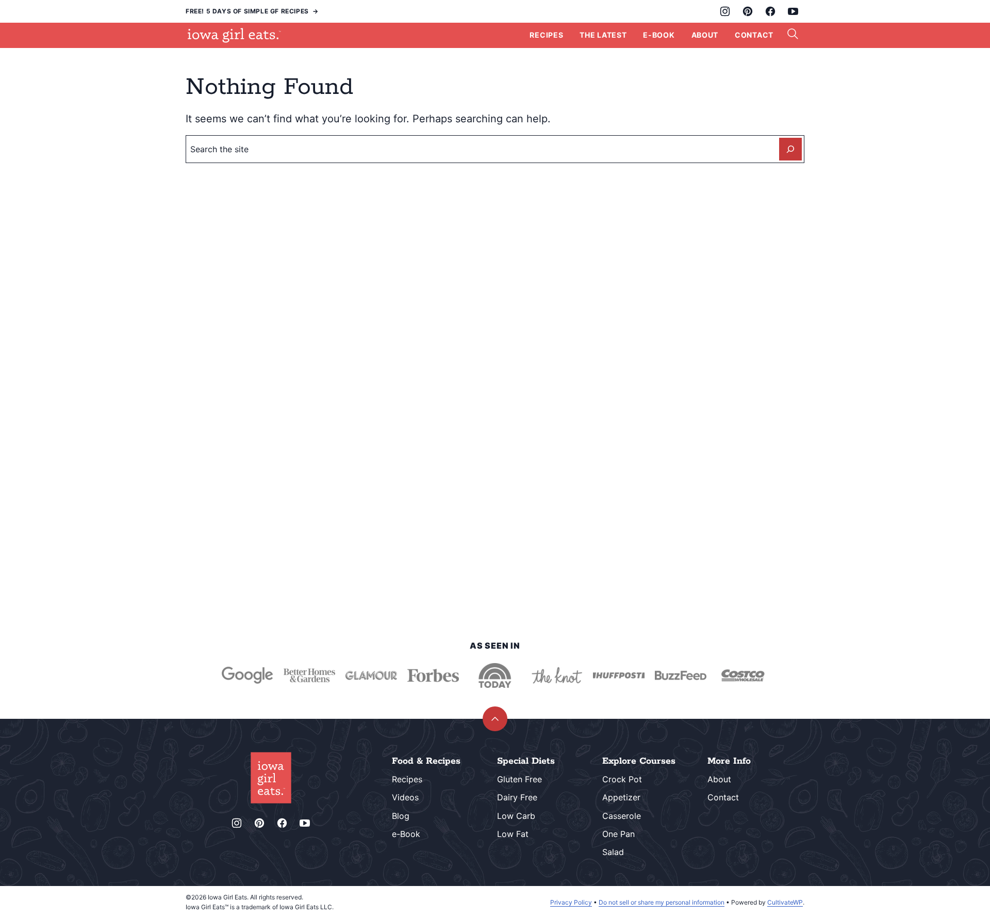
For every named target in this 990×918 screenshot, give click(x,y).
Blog (400, 816)
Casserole (621, 816)
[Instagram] (725, 11)
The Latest (603, 34)
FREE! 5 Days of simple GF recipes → (252, 11)
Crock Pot (622, 779)
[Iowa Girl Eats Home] (234, 35)
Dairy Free (517, 797)
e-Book (406, 834)
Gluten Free (519, 779)
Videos (405, 797)
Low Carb (516, 816)
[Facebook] (770, 11)
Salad (613, 852)
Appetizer (621, 797)
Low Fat (513, 834)
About (705, 34)
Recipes (546, 34)
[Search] (793, 34)
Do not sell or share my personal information (661, 902)
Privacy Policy (571, 902)
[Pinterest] (747, 11)
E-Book (658, 34)
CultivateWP (785, 902)
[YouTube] (793, 11)
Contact (754, 34)
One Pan (618, 834)
